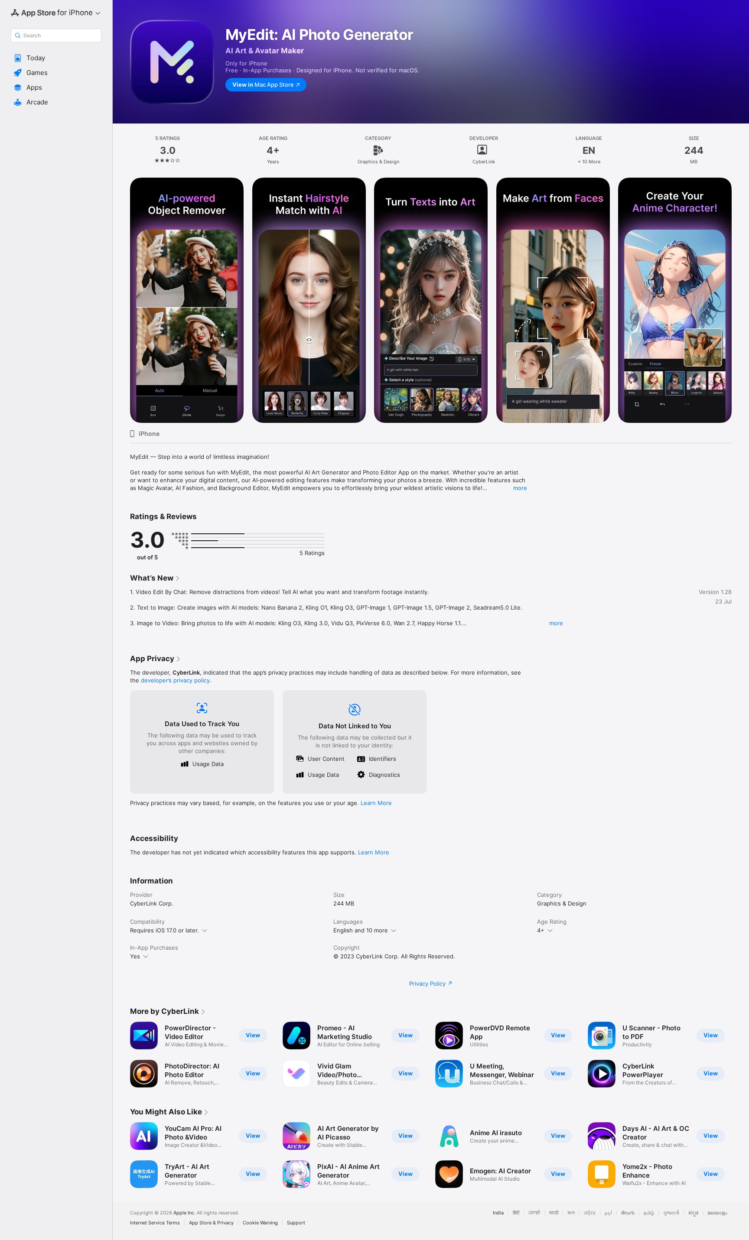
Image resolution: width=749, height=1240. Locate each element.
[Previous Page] (121, 300)
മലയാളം (717, 1213)
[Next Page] (740, 300)
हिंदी (516, 1213)
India (498, 1213)
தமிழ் (649, 1213)
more (520, 487)
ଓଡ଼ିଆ (590, 1213)
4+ (540, 930)
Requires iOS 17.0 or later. (164, 930)
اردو (608, 1213)
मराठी (553, 1213)
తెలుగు (628, 1213)
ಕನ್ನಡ (693, 1213)
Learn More (376, 802)
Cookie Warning (260, 1223)
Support (296, 1223)
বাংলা (571, 1213)
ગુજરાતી (671, 1213)
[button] (56, 58)
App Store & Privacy (211, 1223)
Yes (135, 956)
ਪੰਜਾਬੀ (534, 1213)
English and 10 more (360, 930)
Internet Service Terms (155, 1223)
